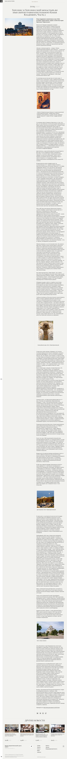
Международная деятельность (51, 748)
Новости (38, 748)
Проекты (39, 747)
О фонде (38, 745)
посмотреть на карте (9, 748)
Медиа (38, 750)
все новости (35, 1)
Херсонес (47, 747)
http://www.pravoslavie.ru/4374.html (51, 707)
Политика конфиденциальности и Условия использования (14, 754)
